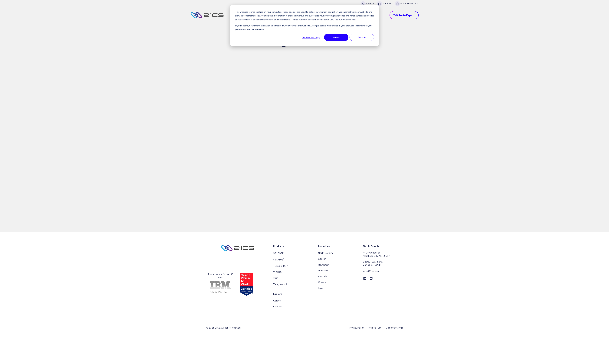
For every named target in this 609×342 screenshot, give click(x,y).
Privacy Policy (357, 327)
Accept (336, 37)
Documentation (409, 3)
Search (370, 3)
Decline (362, 37)
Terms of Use (375, 327)
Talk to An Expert (404, 15)
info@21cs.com (371, 270)
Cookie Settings (394, 327)
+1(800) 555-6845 (373, 261)
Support (388, 3)
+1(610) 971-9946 (372, 265)
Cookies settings (311, 37)
